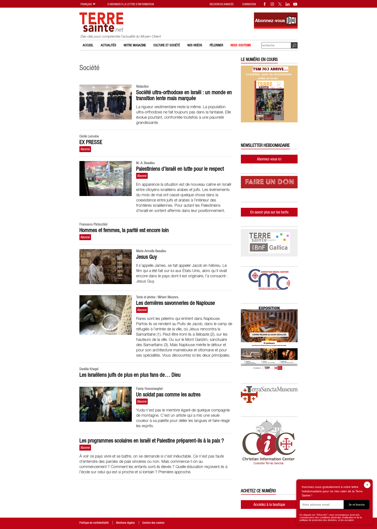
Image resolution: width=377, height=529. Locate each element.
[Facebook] (265, 4)
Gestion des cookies (153, 522)
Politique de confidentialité (94, 522)
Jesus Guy (146, 257)
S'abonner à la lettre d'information (130, 4)
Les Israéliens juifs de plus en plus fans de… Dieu (130, 375)
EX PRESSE (90, 142)
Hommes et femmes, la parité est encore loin (124, 230)
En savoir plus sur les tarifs (269, 212)
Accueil (88, 45)
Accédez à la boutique (269, 504)
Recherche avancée (222, 4)
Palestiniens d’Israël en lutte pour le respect (180, 169)
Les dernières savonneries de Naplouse (175, 303)
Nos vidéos (194, 45)
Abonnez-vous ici (269, 159)
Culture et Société (166, 45)
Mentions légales (125, 522)
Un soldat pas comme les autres (168, 394)
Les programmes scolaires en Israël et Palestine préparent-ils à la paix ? (151, 440)
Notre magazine (135, 45)
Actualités (108, 45)
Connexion (249, 4)
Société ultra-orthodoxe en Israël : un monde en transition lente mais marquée (184, 95)
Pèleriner (216, 45)
